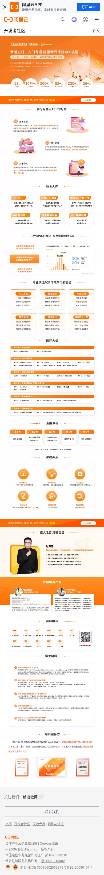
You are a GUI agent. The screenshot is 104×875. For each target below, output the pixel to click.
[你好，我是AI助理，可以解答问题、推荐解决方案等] (74, 19)
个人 (95, 30)
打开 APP (88, 7)
